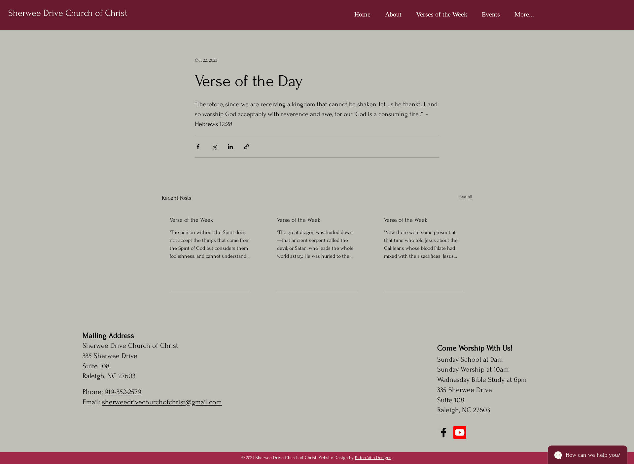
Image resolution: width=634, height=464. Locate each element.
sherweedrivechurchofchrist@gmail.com (162, 402)
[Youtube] (459, 432)
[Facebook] (443, 432)
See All (465, 196)
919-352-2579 (123, 392)
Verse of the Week (191, 220)
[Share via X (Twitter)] (214, 147)
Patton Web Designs (373, 457)
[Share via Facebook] (198, 147)
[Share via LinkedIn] (230, 147)
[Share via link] (246, 147)
